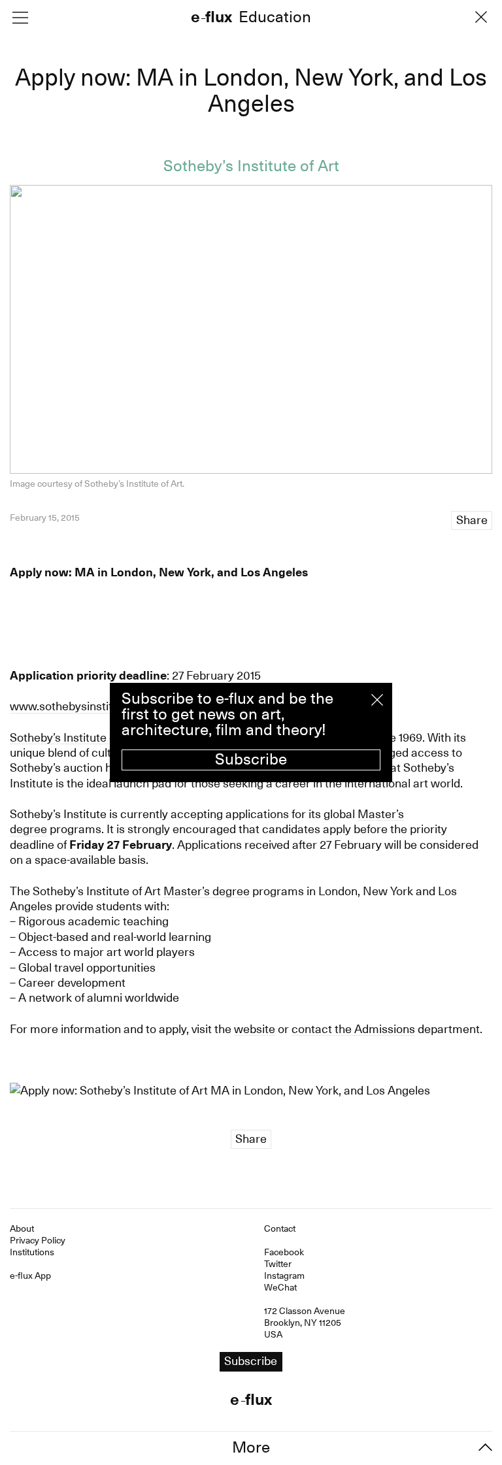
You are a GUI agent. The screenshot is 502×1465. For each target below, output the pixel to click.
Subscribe (251, 759)
